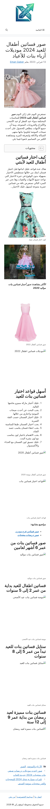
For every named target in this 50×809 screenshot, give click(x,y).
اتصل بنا (38, 797)
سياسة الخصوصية (25, 797)
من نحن (11, 797)
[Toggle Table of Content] (40, 148)
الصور (23, 766)
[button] (6, 30)
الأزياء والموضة (34, 766)
